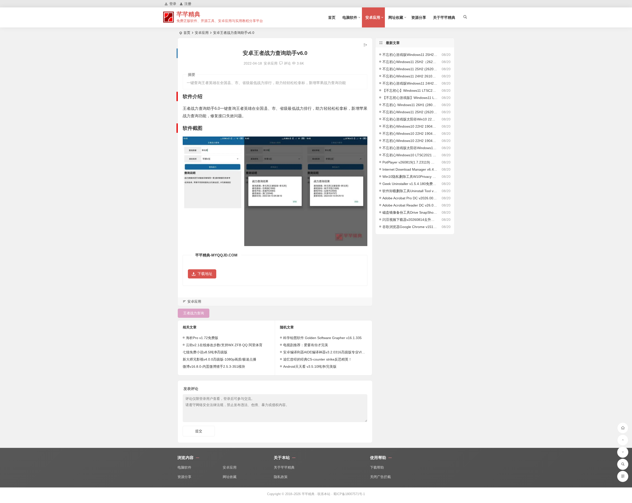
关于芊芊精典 (444, 17)
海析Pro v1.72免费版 (202, 338)
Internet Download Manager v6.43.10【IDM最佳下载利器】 (410, 169)
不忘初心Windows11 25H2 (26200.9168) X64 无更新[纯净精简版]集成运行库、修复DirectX (410, 69)
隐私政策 (281, 477)
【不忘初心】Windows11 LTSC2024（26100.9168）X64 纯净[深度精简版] (410, 90)
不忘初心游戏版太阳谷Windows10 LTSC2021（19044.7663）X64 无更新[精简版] (410, 148)
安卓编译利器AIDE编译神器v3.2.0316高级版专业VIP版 (325, 352)
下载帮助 (377, 467)
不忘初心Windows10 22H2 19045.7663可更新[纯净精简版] (410, 141)
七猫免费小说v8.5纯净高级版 (205, 352)
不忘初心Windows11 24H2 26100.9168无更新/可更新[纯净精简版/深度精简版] (410, 76)
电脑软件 (349, 17)
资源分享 (418, 17)
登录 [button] (172, 4)
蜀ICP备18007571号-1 (349, 494)
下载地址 (205, 274)
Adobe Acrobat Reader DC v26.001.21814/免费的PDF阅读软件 (410, 205)
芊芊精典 (188, 14)
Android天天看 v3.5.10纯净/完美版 (309, 366)
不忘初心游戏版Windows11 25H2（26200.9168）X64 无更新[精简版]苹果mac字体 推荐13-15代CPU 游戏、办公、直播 (410, 55)
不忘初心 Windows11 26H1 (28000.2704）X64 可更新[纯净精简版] (410, 105)
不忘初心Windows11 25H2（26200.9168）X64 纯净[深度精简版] (410, 62)
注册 (187, 4)
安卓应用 (372, 17)
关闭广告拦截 (380, 477)
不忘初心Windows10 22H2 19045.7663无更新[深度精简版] (410, 126)
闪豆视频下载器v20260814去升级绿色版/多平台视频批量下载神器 (410, 220)
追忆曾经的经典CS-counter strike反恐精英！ (317, 359)
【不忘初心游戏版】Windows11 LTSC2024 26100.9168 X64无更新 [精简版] (410, 98)
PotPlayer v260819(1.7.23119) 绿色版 (410, 162)
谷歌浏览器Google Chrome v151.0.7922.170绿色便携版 (410, 227)
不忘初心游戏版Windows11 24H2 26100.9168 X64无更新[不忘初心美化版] (410, 83)
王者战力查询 (193, 313)
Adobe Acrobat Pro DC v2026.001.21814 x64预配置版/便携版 (410, 198)
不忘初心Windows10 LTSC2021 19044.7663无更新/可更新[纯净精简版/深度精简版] (410, 155)
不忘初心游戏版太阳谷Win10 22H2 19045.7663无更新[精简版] (410, 119)
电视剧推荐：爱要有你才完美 (305, 345)
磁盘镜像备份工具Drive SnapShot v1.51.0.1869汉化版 (410, 212)
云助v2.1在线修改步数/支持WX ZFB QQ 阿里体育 (224, 345)
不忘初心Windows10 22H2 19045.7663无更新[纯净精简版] (410, 134)
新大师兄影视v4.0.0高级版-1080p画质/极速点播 (219, 359)
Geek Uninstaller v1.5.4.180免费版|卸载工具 (410, 184)
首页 (332, 17)
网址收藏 (395, 17)
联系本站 (323, 494)
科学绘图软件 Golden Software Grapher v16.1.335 (322, 338)
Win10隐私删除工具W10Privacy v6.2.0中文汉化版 (410, 177)
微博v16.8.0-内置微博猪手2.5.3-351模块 (214, 366)
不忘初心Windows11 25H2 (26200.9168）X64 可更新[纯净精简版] (410, 112)
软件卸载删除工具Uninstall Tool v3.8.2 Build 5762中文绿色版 (410, 191)
